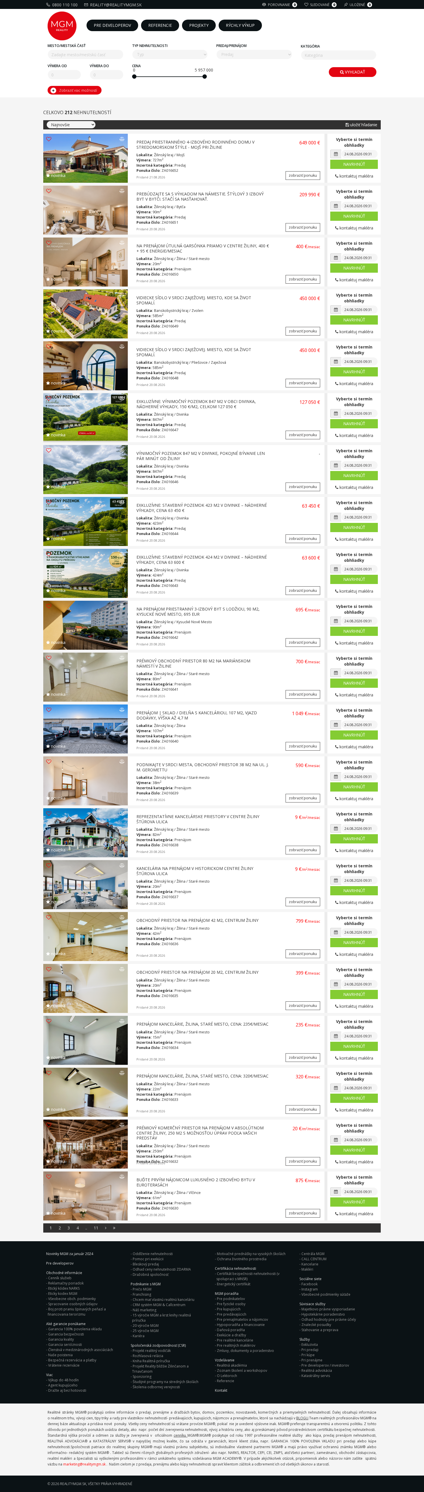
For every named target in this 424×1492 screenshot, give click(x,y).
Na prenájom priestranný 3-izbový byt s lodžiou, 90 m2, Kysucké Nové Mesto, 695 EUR (198, 611)
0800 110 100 (65, 4)
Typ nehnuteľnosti (150, 45)
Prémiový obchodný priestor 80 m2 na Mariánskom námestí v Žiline (193, 663)
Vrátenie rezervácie (64, 1365)
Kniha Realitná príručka (151, 1361)
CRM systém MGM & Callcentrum (159, 1304)
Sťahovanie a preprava (319, 1329)
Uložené (360, 4)
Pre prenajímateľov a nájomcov (242, 1319)
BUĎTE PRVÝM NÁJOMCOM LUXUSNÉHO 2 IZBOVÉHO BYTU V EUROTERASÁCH (195, 1182)
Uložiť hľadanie (363, 124)
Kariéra (139, 1335)
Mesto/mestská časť (67, 45)
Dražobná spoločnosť (150, 1274)
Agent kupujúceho (63, 1385)
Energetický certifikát (233, 1284)
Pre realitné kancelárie (235, 1340)
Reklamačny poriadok (66, 1283)
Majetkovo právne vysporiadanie (328, 1309)
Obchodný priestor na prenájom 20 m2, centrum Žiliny (197, 972)
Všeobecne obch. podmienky (72, 1298)
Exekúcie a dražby (231, 1335)
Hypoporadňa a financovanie (241, 1324)
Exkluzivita (309, 1344)
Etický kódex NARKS (64, 1288)
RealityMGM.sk (73, 1483)
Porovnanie (282, 4)
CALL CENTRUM (314, 1258)
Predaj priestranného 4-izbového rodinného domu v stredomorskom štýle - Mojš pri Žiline (195, 144)
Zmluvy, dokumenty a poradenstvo (245, 1350)
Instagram (309, 1289)
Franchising (142, 1294)
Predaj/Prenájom (231, 45)
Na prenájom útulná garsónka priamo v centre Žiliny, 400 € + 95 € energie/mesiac (202, 248)
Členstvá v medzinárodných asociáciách (80, 1349)
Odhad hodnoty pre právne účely (328, 1319)
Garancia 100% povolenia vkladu (75, 1329)
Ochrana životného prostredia (242, 1258)
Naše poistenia (60, 1354)
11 (96, 1228)
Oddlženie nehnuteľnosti (153, 1253)
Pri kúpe (308, 1354)
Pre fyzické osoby (231, 1303)
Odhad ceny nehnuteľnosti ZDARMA (162, 1269)
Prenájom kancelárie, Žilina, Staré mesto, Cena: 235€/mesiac (202, 1024)
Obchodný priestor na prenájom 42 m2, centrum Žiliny (197, 920)
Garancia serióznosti (65, 1344)
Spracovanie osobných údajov (72, 1303)
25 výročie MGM (146, 1330)
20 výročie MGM (146, 1325)
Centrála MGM (312, 1253)
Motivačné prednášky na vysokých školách (251, 1253)
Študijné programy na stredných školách (165, 1381)
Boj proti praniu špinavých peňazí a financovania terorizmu (77, 1312)
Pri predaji (309, 1349)
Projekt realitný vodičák (152, 1350)
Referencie (225, 1380)
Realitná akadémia (232, 1365)
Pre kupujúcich (229, 1309)
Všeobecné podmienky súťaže (325, 1294)
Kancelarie (309, 1264)
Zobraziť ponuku (303, 175)
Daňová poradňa (231, 1329)
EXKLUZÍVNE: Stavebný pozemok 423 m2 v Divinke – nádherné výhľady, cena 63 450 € (201, 507)
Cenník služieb (60, 1278)
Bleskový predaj (146, 1264)
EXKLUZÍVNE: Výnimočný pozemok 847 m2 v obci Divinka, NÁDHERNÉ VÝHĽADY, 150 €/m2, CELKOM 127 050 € (196, 404)
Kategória (310, 46)
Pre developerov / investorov (325, 1365)
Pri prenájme (311, 1360)
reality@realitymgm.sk (116, 4)
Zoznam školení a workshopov (242, 1370)
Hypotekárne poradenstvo (323, 1314)
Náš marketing (144, 1310)
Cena (136, 65)
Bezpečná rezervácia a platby (72, 1360)
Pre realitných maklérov (236, 1345)
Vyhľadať (354, 72)
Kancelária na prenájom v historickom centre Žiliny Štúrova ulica (194, 871)
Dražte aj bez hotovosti (67, 1390)
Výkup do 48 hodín (63, 1380)
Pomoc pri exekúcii (148, 1258)
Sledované (322, 4)
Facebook (309, 1284)
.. (86, 1228)
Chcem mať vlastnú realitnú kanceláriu (163, 1299)
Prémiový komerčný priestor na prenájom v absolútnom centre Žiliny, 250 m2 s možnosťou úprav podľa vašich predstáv (200, 1133)
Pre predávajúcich (231, 1314)
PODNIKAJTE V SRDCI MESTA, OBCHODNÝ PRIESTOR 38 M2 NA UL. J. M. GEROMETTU (202, 767)
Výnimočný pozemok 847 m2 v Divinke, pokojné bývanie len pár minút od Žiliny (200, 456)
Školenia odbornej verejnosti (156, 1386)
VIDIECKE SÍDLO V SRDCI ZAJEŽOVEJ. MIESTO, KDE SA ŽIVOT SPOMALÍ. (193, 300)
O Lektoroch (227, 1375)
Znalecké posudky (316, 1324)
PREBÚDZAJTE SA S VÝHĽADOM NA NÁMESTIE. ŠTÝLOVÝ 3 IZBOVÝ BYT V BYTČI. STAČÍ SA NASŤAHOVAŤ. (200, 196)
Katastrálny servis (315, 1375)
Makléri (307, 1269)
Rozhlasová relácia (148, 1355)
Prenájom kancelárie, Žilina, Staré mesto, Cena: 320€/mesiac (202, 1076)
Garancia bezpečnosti (66, 1334)
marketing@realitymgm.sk (84, 1464)
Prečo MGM (142, 1289)
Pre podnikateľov (231, 1298)
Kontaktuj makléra (355, 176)
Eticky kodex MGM (62, 1293)
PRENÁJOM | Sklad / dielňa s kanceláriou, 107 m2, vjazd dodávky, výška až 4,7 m (196, 715)
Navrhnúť (354, 164)
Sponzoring (142, 1376)
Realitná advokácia (316, 1370)
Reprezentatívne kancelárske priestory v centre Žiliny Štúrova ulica (197, 819)
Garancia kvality (61, 1339)
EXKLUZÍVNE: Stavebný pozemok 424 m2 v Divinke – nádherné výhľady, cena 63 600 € (201, 559)
